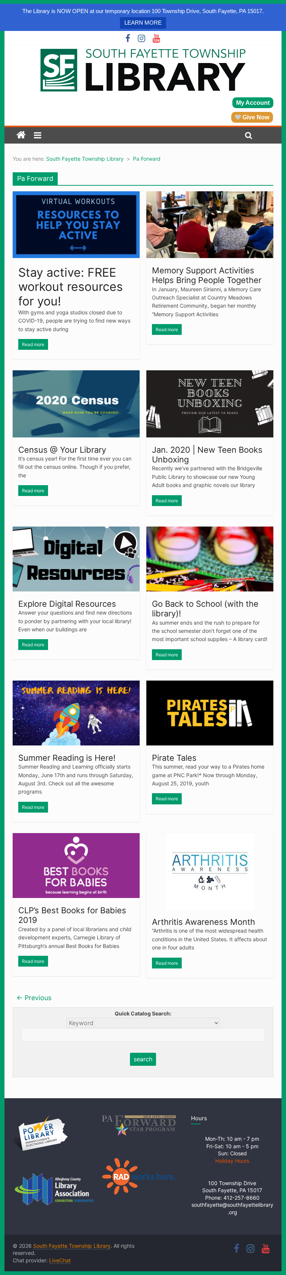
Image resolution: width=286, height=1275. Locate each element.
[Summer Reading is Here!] (76, 685)
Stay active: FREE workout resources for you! (70, 286)
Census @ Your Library (62, 450)
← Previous (33, 998)
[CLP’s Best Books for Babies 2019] (76, 837)
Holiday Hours (232, 1161)
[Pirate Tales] (209, 685)
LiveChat (60, 1260)
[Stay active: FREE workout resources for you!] (76, 196)
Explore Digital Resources (67, 604)
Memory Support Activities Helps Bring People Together (206, 275)
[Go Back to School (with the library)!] (209, 531)
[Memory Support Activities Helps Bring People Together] (209, 196)
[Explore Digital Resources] (76, 531)
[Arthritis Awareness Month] (210, 837)
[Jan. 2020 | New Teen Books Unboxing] (209, 375)
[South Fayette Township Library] (21, 135)
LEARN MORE (143, 22)
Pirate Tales (174, 758)
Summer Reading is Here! (66, 758)
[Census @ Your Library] (76, 375)
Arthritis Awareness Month (203, 922)
